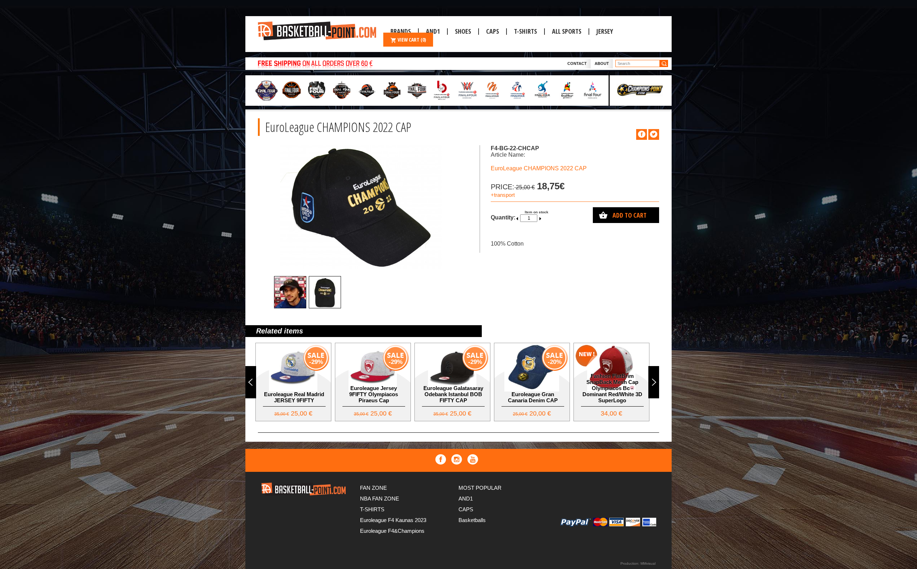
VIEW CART (412, 39)
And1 (433, 31)
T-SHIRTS (525, 31)
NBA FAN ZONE (379, 498)
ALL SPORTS (566, 31)
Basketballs (472, 520)
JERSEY (604, 31)
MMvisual (648, 563)
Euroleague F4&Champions (392, 531)
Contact (577, 63)
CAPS (492, 31)
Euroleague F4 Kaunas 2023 (393, 520)
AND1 (465, 498)
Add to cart (630, 215)
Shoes (463, 31)
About (602, 63)
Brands (400, 31)
